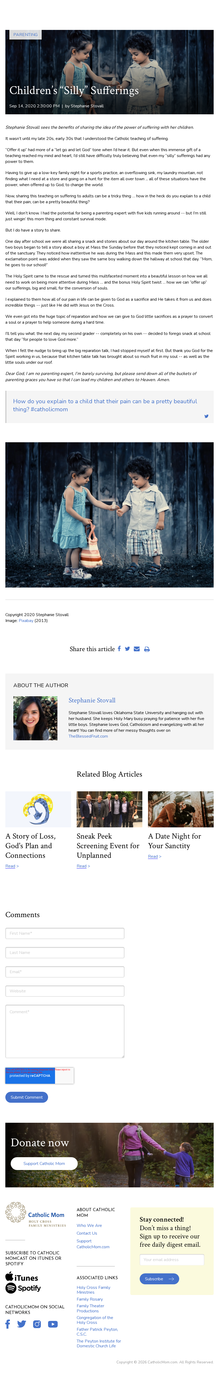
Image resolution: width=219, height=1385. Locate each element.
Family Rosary (90, 1299)
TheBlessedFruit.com (88, 736)
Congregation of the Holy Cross (95, 1320)
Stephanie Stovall (87, 106)
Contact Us (87, 1233)
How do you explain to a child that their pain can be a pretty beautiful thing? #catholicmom (105, 405)
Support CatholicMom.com (93, 1244)
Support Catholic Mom (44, 1164)
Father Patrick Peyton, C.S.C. (97, 1332)
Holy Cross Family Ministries (93, 1290)
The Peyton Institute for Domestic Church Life (99, 1343)
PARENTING (25, 35)
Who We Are (89, 1225)
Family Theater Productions (90, 1308)
